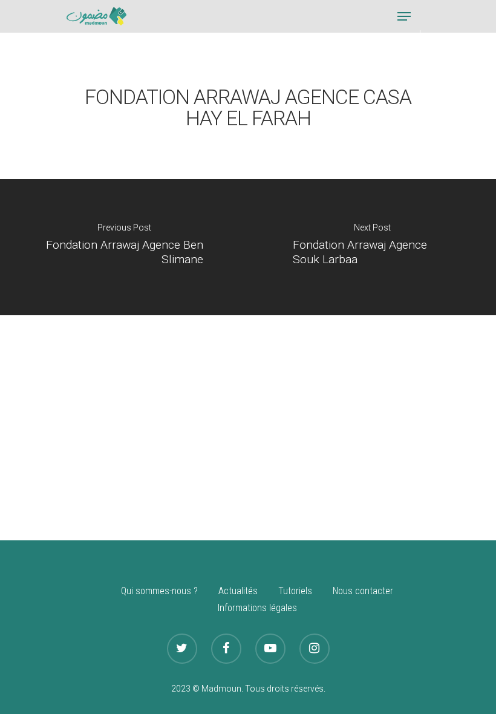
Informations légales (257, 608)
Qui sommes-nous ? (159, 591)
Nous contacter (363, 591)
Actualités (238, 591)
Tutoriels (295, 591)
